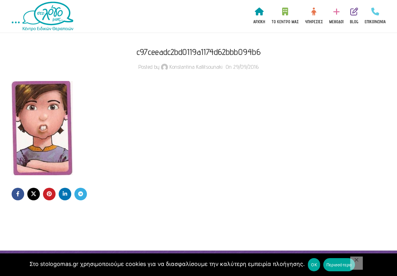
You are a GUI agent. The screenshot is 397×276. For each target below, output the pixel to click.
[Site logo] (43, 16)
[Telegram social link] (80, 194)
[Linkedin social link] (65, 194)
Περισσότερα (339, 264)
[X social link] (33, 194)
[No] (356, 263)
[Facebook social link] (18, 194)
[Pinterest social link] (49, 194)
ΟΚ (314, 264)
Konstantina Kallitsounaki (196, 66)
